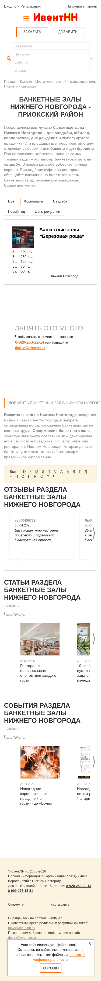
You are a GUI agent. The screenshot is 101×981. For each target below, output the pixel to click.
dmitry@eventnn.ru (30, 348)
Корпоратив (33, 201)
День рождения (47, 212)
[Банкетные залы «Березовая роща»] (23, 237)
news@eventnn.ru (21, 928)
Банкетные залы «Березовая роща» (62, 233)
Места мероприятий (51, 81)
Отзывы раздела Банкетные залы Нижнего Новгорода (42, 497)
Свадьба (60, 201)
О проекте (16, 904)
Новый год (16, 212)
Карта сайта (60, 904)
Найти (8, 59)
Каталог (26, 81)
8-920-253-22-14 (29, 342)
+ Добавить (11, 605)
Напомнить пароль (82, 6)
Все (11, 201)
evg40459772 (25, 520)
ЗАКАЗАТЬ (32, 32)
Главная (10, 81)
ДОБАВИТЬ (68, 32)
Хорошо (51, 968)
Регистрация (30, 6)
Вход (8, 6)
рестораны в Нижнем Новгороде (32, 446)
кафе (76, 441)
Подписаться (14, 614)
